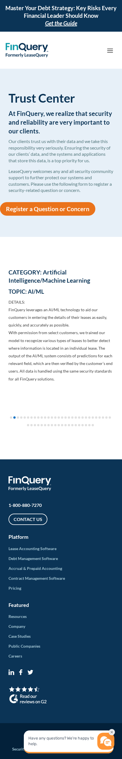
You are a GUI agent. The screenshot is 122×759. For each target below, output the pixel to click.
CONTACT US (28, 519)
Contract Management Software (37, 578)
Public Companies (24, 646)
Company (17, 626)
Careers (15, 656)
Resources (18, 616)
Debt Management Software (33, 558)
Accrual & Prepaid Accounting (35, 568)
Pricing (15, 588)
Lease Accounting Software (32, 548)
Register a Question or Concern (47, 208)
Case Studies (20, 636)
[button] (11, 417)
